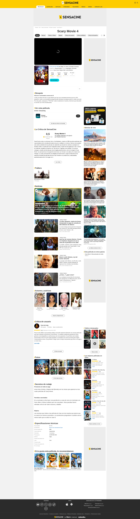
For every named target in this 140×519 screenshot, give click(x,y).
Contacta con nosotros (53, 513)
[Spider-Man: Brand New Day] (87, 374)
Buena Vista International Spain (56, 427)
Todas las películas (44, 27)
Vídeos (83, 6)
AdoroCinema (98, 505)
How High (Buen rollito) (40, 468)
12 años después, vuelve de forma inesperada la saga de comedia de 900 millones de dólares (70, 223)
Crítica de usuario (43, 321)
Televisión (75, 6)
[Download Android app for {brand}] (72, 504)
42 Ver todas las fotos (58, 378)
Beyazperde (87, 505)
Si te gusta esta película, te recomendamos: (54, 451)
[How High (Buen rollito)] (39, 460)
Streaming (66, 6)
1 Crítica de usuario (58, 351)
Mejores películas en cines (94, 423)
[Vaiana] (87, 416)
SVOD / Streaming (40, 110)
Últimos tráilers (95, 351)
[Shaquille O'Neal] (76, 300)
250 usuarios (43, 327)
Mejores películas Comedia (62, 469)
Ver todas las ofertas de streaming (58, 123)
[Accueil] (70, 3)
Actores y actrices (43, 291)
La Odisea (94, 359)
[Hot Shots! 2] (64, 460)
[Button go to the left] (102, 35)
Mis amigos (72, 72)
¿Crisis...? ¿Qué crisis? (66, 275)
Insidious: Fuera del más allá (98, 401)
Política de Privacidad (71, 513)
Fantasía (76, 66)
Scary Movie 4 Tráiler (39, 179)
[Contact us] (46, 508)
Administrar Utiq (80, 513)
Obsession (94, 380)
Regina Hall (62, 70)
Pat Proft (74, 68)
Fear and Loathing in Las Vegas (54, 468)
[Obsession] (87, 384)
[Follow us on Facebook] (42, 504)
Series (90, 6)
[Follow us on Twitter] (46, 504)
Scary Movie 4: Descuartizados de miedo (94, 255)
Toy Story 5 (94, 390)
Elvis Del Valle (44, 325)
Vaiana (93, 411)
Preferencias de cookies (96, 513)
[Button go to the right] (104, 35)
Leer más (36, 343)
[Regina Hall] (52, 300)
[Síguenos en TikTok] (54, 504)
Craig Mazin (68, 68)
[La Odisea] (87, 364)
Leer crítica (58, 162)
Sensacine (66, 72)
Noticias (58, 6)
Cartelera (49, 6)
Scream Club (98, 6)
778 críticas (49, 327)
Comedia (71, 66)
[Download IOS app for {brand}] (68, 504)
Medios (52, 72)
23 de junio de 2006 (54, 66)
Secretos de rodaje (43, 384)
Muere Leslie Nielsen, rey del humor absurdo (68, 257)
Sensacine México (92, 507)
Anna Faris (56, 70)
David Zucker (58, 68)
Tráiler (93, 366)
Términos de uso (63, 513)
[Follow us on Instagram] (50, 504)
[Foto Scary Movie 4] (42, 367)
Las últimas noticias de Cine (95, 248)
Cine (39, 27)
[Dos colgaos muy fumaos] (76, 460)
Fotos (37, 357)
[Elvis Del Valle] (36, 326)
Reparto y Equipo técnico (58, 315)
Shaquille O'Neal (76, 308)
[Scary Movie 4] (41, 75)
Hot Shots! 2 (64, 468)
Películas (41, 6)
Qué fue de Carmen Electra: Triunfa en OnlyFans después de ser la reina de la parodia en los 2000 (70, 241)
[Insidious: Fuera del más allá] (87, 405)
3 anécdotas (51, 433)
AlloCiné (86, 503)
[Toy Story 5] (87, 395)
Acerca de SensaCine (43, 513)
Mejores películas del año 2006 (49, 469)
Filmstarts (97, 503)
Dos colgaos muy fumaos (77, 468)
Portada (36, 27)
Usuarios (59, 72)
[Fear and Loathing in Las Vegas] (52, 460)
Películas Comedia (52, 27)
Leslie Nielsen (69, 70)
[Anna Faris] (39, 300)
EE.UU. (50, 425)
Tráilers (38, 168)
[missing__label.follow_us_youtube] (38, 504)
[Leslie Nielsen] (64, 300)
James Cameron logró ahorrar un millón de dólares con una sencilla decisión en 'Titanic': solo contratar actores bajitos (94, 183)
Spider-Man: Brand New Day (98, 370)
